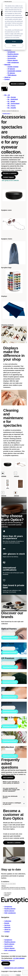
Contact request (8, 177)
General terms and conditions (14, 968)
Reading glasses (13, 54)
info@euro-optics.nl (7, 960)
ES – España (11, 108)
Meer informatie (8, 633)
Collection (7, 921)
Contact (7, 79)
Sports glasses (12, 56)
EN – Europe (11, 97)
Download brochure (9, 637)
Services (7, 925)
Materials (7, 64)
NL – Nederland (12, 99)
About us (7, 77)
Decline (14, 45)
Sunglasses (11, 52)
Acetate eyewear (12, 66)
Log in (5, 84)
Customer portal (6, 113)
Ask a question (8, 777)
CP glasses (11, 69)
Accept (14, 41)
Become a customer (17, 84)
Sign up (3, 885)
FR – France (11, 105)
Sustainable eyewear (14, 71)
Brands (6, 923)
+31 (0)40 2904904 (18, 958)
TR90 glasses (11, 75)
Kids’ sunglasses (13, 62)
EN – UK (7, 95)
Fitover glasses (12, 60)
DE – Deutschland (13, 103)
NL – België (11, 101)
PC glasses (11, 73)
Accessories (11, 58)
